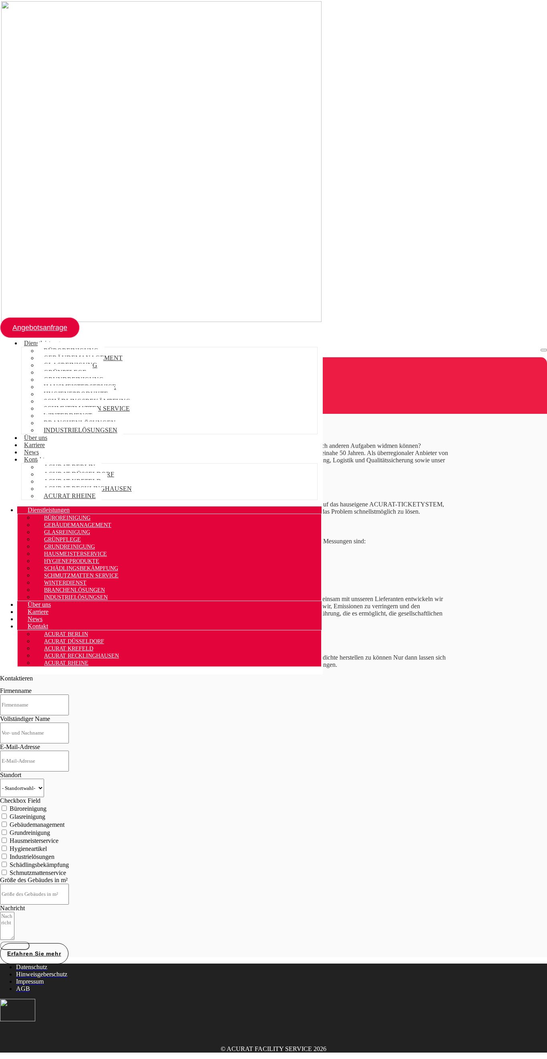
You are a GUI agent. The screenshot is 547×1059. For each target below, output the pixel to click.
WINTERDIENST (65, 583)
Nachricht (12, 908)
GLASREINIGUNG (67, 532)
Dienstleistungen (49, 509)
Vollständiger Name (25, 718)
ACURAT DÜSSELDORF (74, 641)
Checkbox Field (20, 800)
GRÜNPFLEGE (62, 540)
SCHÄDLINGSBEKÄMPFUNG (81, 568)
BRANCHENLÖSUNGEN (74, 590)
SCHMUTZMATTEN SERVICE (81, 576)
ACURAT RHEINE (70, 495)
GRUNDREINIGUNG (69, 547)
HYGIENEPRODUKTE (71, 561)
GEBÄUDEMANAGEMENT (77, 525)
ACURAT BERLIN (66, 634)
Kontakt (34, 459)
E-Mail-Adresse (20, 746)
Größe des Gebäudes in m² (34, 880)
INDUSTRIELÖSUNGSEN (80, 430)
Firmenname (16, 690)
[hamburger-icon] (544, 350)
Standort (10, 774)
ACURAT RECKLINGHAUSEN (81, 656)
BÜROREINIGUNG (67, 518)
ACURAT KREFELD (68, 649)
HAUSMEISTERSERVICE (75, 554)
